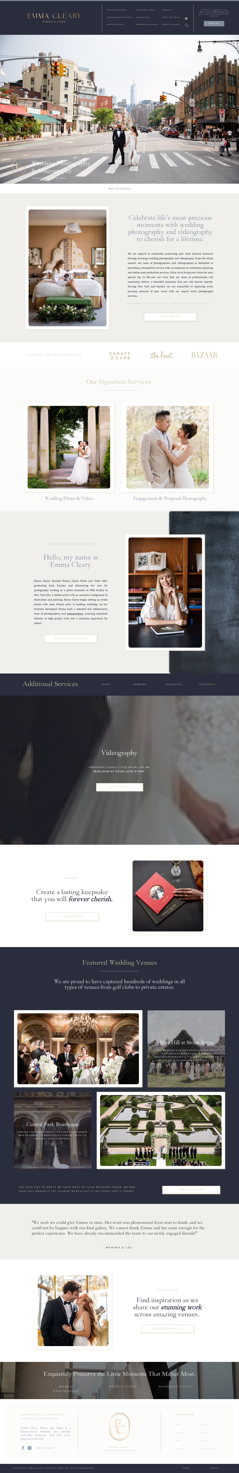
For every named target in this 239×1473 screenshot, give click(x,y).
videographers (75, 613)
